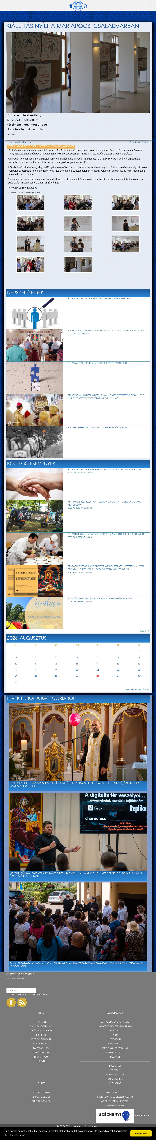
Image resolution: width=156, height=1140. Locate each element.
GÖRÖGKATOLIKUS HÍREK (41, 1030)
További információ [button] (15, 1135)
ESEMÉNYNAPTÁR (41, 1052)
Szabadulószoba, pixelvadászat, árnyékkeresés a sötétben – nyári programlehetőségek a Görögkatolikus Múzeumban (106, 568)
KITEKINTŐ (41, 1035)
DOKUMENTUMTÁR (115, 1074)
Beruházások (142, 1115)
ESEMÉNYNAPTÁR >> (138, 690)
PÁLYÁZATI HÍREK (41, 1048)
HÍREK (31, 974)
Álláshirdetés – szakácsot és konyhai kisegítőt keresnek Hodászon (106, 534)
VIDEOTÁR (115, 1070)
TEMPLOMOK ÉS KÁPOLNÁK (115, 1048)
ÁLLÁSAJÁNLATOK (41, 1043)
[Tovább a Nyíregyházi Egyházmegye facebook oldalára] (11, 1002)
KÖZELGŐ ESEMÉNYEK (41, 1039)
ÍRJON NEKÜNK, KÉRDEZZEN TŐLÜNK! (115, 1097)
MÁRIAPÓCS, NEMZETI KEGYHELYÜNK (115, 1026)
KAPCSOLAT (115, 1083)
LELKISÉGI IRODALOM (41, 1101)
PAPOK (115, 1035)
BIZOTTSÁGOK (115, 1043)
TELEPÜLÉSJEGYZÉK (115, 1052)
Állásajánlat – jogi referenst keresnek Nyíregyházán (99, 298)
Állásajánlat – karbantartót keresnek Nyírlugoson (98, 363)
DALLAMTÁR (115, 1066)
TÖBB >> (145, 631)
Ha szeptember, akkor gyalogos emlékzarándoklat (97, 427)
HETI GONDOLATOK (41, 1097)
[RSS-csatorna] (22, 1002)
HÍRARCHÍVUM (41, 1057)
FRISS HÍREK (41, 1022)
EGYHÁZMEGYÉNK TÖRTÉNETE (115, 1022)
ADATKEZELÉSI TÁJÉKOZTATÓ (115, 1101)
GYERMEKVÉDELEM (115, 1105)
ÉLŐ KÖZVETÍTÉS (115, 1079)
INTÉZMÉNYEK (115, 1039)
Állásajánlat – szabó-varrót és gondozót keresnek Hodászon (104, 469)
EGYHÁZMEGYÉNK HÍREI (41, 1026)
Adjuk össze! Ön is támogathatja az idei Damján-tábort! (100, 598)
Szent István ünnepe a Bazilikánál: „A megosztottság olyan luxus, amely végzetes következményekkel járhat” (106, 397)
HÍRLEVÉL (41, 1061)
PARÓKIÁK (115, 1030)
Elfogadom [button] (141, 1133)
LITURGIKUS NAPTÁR (41, 1092)
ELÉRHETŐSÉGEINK (115, 1092)
